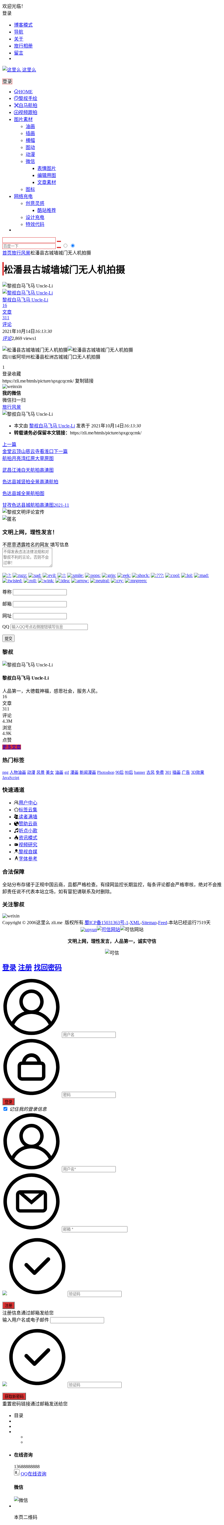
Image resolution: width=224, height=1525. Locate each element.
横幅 (30, 140)
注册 (25, 967)
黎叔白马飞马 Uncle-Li (52, 425)
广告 (186, 772)
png (5, 772)
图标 (30, 189)
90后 (120, 772)
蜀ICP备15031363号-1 (106, 922)
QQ (5, 626)
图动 (30, 147)
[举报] (108, 929)
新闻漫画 (88, 772)
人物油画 (18, 772)
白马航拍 (28, 105)
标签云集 (28, 809)
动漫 (30, 154)
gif (66, 772)
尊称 (7, 591)
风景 (40, 772)
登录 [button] (7, 13)
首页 (7, 252)
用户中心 (28, 802)
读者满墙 (28, 816)
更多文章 (11, 747)
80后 (129, 772)
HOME (26, 91)
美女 (50, 772)
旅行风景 (21, 252)
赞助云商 (28, 823)
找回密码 (48, 967)
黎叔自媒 (28, 851)
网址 (7, 615)
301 (168, 772)
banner (139, 772)
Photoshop (105, 772)
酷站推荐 (46, 210)
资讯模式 (28, 837)
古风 (150, 772)
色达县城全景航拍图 (23, 493)
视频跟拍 (28, 112)
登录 (9, 967)
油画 (30, 126)
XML (135, 922)
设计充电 (35, 217)
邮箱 (7, 603)
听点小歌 (28, 830)
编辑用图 (46, 175)
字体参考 (28, 858)
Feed (162, 922)
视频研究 (28, 844)
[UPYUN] (88, 929)
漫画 (74, 772)
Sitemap (149, 922)
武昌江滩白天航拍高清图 (28, 470)
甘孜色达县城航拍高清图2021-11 (35, 505)
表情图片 (46, 168)
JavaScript (10, 777)
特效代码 (35, 224)
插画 (30, 133)
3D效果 (197, 772)
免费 (160, 772)
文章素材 (46, 182)
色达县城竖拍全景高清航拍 (30, 481)
